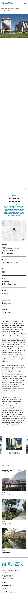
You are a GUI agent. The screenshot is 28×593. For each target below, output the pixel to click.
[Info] (25, 189)
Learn (2, 8)
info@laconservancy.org (7, 578)
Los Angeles (6, 312)
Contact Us (5, 588)
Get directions (7, 253)
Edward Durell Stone (10, 262)
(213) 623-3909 (7, 577)
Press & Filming (6, 585)
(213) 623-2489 (9, 575)
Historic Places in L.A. (13, 8)
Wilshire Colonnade (9, 10)
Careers (4, 582)
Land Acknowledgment (8, 592)
